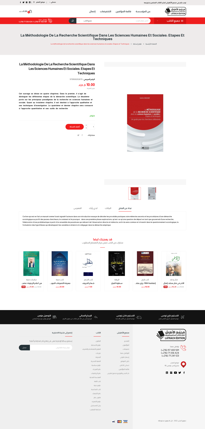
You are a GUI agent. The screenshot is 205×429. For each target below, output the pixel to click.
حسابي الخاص (124, 365)
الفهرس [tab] (78, 208)
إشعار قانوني (124, 357)
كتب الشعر (88, 280)
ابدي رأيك (93, 208)
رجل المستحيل (96, 405)
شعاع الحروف (88, 283)
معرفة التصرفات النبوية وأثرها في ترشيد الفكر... (59, 283)
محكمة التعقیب (95, 410)
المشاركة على (82, 135)
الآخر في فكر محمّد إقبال (173, 283)
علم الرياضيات (96, 373)
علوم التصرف (96, 401)
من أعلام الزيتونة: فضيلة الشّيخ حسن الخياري (31, 283)
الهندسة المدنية (95, 377)
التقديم (126, 341)
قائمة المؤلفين (124, 369)
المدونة (98, 357)
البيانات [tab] (108, 208)
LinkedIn (167, 373)
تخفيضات (126, 349)
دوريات (98, 353)
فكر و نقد (174, 280)
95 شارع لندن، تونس (172, 366)
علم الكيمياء (97, 393)
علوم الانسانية (96, 345)
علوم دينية (97, 385)
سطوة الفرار (116, 283)
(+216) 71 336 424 (170, 353)
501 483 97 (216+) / (39, 22)
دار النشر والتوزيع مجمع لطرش (118, 373)
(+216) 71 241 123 (170, 355)
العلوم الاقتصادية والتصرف (91, 349)
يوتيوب (175, 373)
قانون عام (97, 397)
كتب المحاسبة (96, 389)
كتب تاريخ (145, 280)
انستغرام (171, 373)
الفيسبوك (184, 373)
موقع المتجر (40, 2)
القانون (98, 341)
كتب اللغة (97, 381)
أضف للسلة (75, 127)
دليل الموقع (125, 361)
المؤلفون (126, 345)
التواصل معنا (124, 353)
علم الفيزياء (97, 369)
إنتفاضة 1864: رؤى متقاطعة (145, 283)
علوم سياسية (96, 365)
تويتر (180, 373)
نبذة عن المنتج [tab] (125, 208)
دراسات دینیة (31, 280)
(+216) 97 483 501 (170, 350)
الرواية (116, 280)
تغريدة (78, 135)
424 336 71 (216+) (25, 22)
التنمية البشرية (96, 361)
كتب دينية (60, 280)
